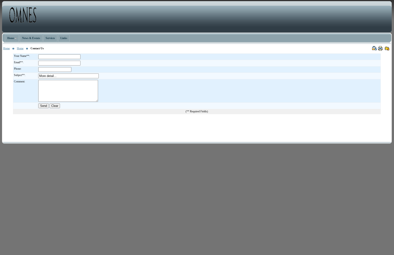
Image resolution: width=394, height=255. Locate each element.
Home (6, 48)
